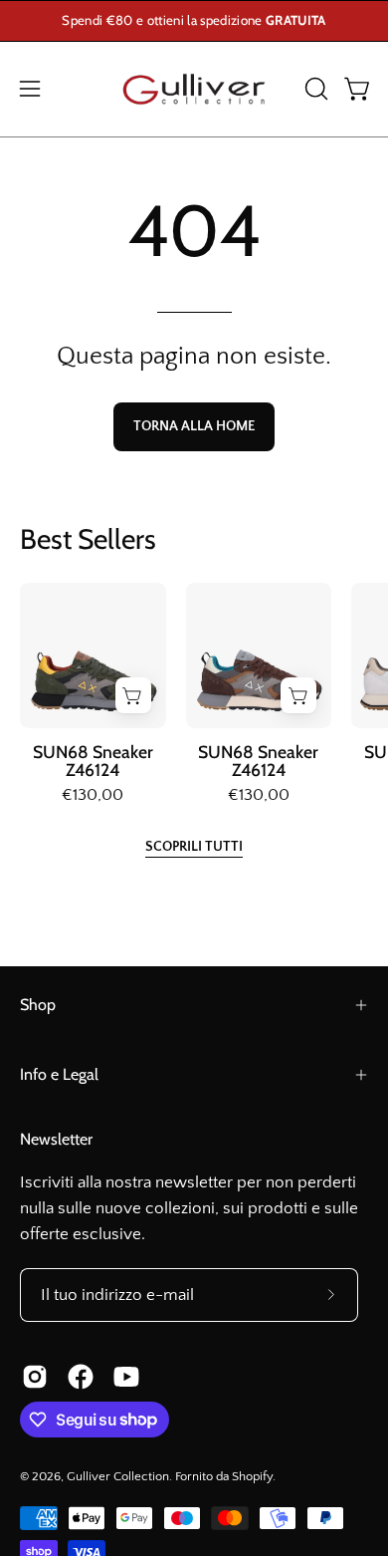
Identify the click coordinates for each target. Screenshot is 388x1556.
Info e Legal (59, 1074)
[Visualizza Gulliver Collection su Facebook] (81, 1377)
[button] (314, 89)
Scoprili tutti (194, 847)
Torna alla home (194, 426)
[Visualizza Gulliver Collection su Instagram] (35, 1377)
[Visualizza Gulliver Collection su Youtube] (126, 1377)
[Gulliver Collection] (194, 89)
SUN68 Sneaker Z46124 (93, 760)
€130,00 (92, 795)
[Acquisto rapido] (133, 695)
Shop (38, 1004)
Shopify (252, 1476)
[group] (194, 21)
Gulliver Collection (118, 1476)
